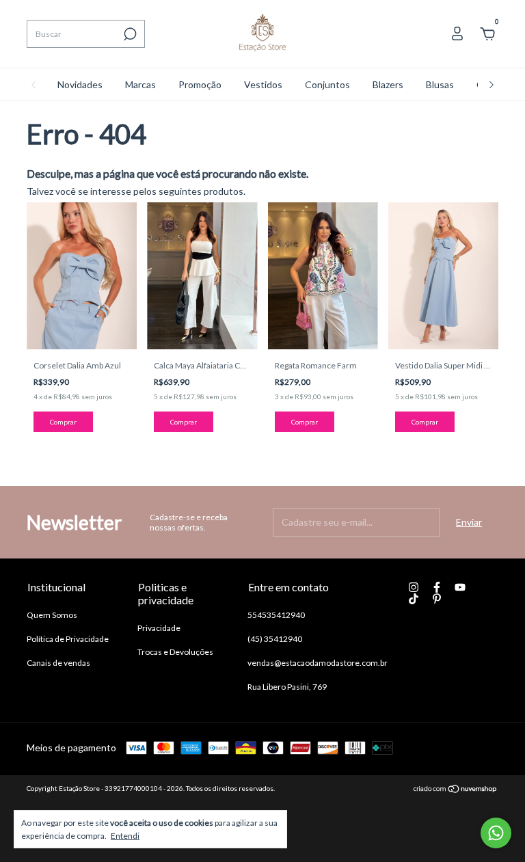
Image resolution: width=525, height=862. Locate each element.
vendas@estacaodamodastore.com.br (317, 663)
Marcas (140, 84)
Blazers (388, 84)
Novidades (80, 84)
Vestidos (263, 84)
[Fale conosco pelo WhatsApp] (496, 833)
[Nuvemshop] (455, 790)
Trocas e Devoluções (175, 652)
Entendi (125, 836)
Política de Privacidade (68, 639)
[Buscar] (129, 34)
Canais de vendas (58, 663)
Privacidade (158, 628)
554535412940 (276, 615)
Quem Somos (52, 615)
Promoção (199, 84)
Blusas (440, 84)
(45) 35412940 (274, 639)
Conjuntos (327, 84)
